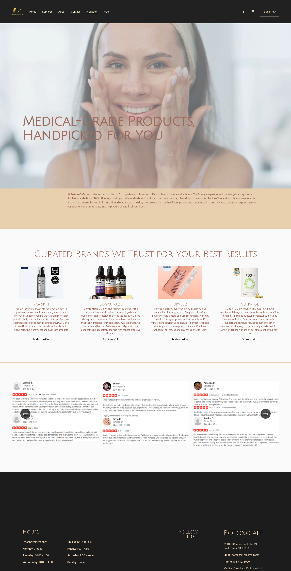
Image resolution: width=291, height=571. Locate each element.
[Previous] (25, 414)
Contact (75, 11)
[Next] (266, 414)
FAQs (105, 11)
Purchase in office (41, 339)
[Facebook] (243, 11)
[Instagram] (253, 11)
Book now (270, 11)
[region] (145, 417)
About (61, 11)
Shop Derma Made (111, 339)
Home (32, 11)
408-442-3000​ (241, 561)
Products (91, 11)
